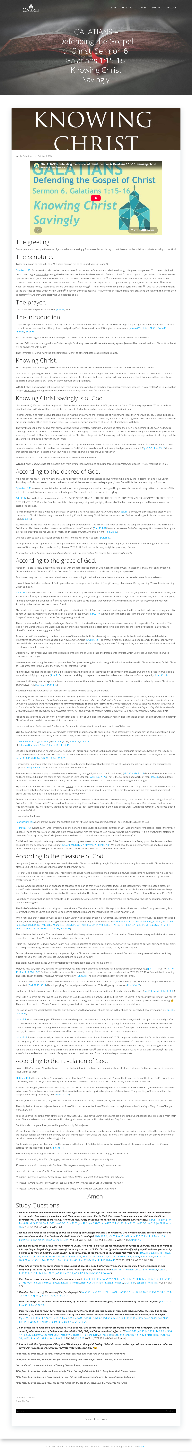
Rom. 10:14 (92, 1334)
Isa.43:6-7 (141, 921)
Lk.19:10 (57, 1318)
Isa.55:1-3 (145, 1252)
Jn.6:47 (59, 1273)
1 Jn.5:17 (110, 1236)
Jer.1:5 (124, 511)
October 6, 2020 (45, 156)
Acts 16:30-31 (49, 1260)
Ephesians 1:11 (23, 488)
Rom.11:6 (55, 675)
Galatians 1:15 (23, 270)
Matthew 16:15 (23, 1078)
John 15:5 (43, 741)
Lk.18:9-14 (103, 844)
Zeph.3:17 (118, 1318)
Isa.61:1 (151, 1223)
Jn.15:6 (99, 1282)
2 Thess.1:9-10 (31, 928)
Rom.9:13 (24, 972)
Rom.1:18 (88, 1279)
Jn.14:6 (39, 1273)
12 (64, 741)
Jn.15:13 (128, 1318)
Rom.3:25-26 (142, 924)
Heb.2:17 (96, 1292)
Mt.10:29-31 (36, 1223)
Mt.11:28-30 (92, 639)
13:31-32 (130, 924)
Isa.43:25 (154, 924)
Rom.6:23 (152, 1269)
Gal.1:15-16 (135, 1239)
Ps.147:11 (24, 1321)
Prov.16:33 (71, 1223)
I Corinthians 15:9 (25, 821)
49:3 (149, 921)
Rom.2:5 (37, 1282)
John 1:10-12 (131, 1334)
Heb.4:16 (110, 1260)
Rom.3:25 (85, 1292)
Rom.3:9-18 (159, 448)
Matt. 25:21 (53, 1334)
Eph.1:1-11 (154, 1219)
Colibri (142, 1446)
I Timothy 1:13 (23, 827)
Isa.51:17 (27, 1295)
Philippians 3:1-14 (36, 767)
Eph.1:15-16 (26, 1318)
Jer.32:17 (160, 1223)
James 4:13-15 (136, 328)
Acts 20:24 (76, 1256)
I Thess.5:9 (117, 1282)
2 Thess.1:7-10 (78, 1334)
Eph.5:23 (79, 1338)
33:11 (43, 985)
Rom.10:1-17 (62, 1094)
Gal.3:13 (147, 1292)
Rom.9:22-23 (46, 928)
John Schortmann (26, 156)
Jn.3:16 (38, 684)
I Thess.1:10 (151, 1282)
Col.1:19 (148, 991)
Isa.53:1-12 (124, 1292)
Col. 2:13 (84, 741)
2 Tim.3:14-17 (50, 684)
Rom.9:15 (138, 1318)
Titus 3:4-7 (101, 1256)
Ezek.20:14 (45, 924)
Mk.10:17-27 (77, 844)
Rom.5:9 (76, 1282)
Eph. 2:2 (37, 745)
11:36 (56, 928)
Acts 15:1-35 (59, 758)
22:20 (103, 776)
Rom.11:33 (130, 1223)
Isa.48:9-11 (117, 921)
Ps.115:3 (119, 1223)
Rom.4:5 (107, 1273)
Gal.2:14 (35, 758)
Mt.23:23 (128, 773)
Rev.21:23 (65, 928)
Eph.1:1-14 (129, 921)
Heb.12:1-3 (136, 1292)
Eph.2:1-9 (147, 448)
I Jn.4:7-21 (67, 1318)
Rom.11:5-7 (118, 1269)
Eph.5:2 (36, 1295)
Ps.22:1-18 (157, 1292)
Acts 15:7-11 (34, 1260)
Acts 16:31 (49, 1273)
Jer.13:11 (157, 921)
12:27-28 (114, 924)
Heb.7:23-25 (89, 1256)
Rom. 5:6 (23, 741)
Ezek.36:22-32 (88, 924)
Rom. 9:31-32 (37, 1338)
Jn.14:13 (60, 309)
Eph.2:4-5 (97, 1318)
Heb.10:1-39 (95, 1273)
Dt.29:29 (81, 975)
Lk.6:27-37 (46, 1318)
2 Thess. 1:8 (105, 1334)
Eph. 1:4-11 (38, 1239)
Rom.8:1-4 (159, 1256)
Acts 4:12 (65, 1256)
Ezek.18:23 (34, 985)
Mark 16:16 (152, 1334)
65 (30, 745)
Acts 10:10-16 (23, 758)
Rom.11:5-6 (125, 1256)
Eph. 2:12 (119, 1334)
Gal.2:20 (87, 1318)
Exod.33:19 (54, 1256)
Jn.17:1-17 (105, 537)
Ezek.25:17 (122, 1279)
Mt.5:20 (66, 844)
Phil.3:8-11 (58, 1147)
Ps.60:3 (54, 1295)
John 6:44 (24, 745)
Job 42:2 (82, 1223)
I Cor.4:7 (73, 1260)
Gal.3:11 (162, 1269)
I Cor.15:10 (62, 1260)
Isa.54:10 (77, 1318)
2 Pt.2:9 (56, 1282)
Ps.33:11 (64, 1239)
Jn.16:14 (164, 924)
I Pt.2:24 (84, 1273)
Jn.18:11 (45, 1295)
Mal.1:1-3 (34, 972)
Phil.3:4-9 (50, 1338)
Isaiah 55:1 (21, 592)
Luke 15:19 (21, 1037)
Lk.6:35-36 (21, 1013)
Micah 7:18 (47, 1321)
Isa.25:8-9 (141, 1223)
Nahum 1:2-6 (146, 1279)
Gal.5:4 (136, 1256)
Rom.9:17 (20, 924)
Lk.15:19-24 (80, 1321)
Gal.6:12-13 (46, 758)
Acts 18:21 (150, 328)
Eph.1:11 (151, 968)
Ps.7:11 (157, 1279)
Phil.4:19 (20, 331)
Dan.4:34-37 (100, 528)
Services (142, 7)
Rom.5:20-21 (146, 1256)
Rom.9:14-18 (25, 1239)
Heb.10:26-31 (88, 1282)
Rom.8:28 (24, 1223)
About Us (127, 7)
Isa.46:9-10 (168, 991)
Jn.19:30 (23, 1273)
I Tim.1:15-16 (41, 1256)
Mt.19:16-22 (91, 844)
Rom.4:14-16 (98, 1260)
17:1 (122, 924)
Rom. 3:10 (57, 741)
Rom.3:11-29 (131, 1269)
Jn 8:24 (142, 1334)
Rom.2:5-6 (28, 1334)
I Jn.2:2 (105, 1292)
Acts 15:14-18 (122, 1236)
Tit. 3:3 (62, 745)
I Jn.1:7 (75, 1273)
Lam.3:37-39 (94, 1223)
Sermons (31, 1397)
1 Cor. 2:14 (52, 745)
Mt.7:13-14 (129, 1282)
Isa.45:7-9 (60, 1223)
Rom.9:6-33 (111, 531)
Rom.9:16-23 (133, 985)
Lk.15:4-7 (68, 1321)
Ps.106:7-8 (167, 921)
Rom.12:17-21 (109, 1279)
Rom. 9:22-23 (52, 1239)
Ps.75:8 (107, 1282)
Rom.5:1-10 (27, 1256)
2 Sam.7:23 (57, 924)
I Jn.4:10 (113, 1292)
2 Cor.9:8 (29, 331)
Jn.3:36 (97, 1279)
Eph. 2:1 (74, 741)
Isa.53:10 (157, 991)
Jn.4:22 (26, 1338)
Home (113, 7)
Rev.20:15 (66, 1282)
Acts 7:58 (94, 776)
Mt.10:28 (27, 1282)
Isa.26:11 (133, 1279)
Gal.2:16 (143, 1269)
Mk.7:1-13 (139, 773)
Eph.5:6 (140, 1282)
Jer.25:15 (63, 1295)
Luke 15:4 (21, 1019)
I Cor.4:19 (161, 328)
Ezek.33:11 (24, 1305)
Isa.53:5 (67, 1273)
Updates (171, 7)
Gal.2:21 (23, 1260)
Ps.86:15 (107, 1318)
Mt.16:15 (58, 1321)
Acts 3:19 (65, 1334)
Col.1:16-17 (48, 1223)
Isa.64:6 (155, 776)
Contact (157, 7)
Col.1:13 (27, 518)
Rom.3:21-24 (84, 1260)
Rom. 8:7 (33, 741)
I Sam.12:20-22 (72, 924)
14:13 (106, 924)
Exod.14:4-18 (32, 924)
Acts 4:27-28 (107, 1223)
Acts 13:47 (21, 498)
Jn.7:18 (99, 924)
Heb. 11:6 (100, 1236)
